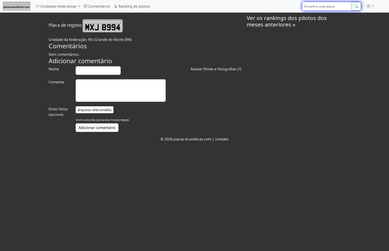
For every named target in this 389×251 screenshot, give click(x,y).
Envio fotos (58, 112)
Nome (54, 69)
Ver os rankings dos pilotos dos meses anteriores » (287, 21)
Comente (56, 82)
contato (221, 139)
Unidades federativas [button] (58, 6)
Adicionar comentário (97, 127)
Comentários (98, 6)
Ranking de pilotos (134, 6)
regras (124, 120)
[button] (370, 6)
